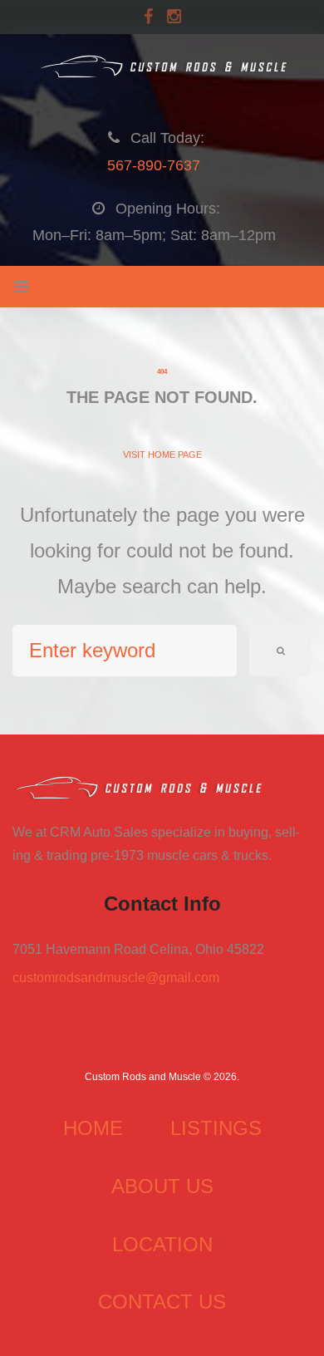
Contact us (162, 1301)
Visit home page (162, 454)
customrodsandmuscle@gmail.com (115, 977)
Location (162, 1244)
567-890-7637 (153, 165)
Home (93, 1128)
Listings (216, 1128)
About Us (162, 1186)
